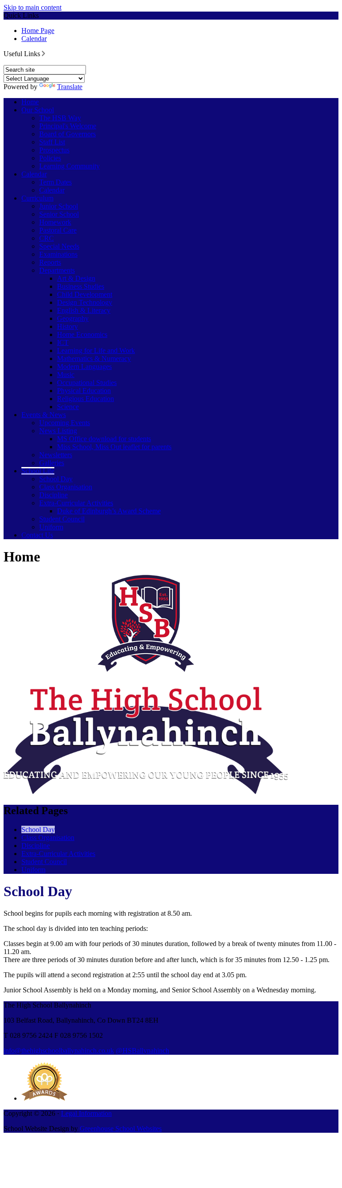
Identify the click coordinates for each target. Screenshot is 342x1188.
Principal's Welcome (67, 126)
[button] (43, 53)
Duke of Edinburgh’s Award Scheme (109, 511)
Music (65, 374)
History (67, 326)
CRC (46, 238)
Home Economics (82, 334)
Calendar (34, 38)
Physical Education (84, 390)
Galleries (51, 463)
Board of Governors (67, 134)
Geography (73, 318)
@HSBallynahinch (142, 1050)
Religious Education (85, 398)
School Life (37, 471)
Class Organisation (65, 487)
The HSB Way (60, 118)
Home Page (37, 30)
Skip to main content (32, 7)
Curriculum (37, 198)
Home (30, 102)
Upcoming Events (64, 422)
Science (68, 406)
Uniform (51, 527)
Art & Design (76, 278)
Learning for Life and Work (96, 350)
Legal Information (86, 1113)
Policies (50, 158)
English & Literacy (83, 310)
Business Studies (80, 286)
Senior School (59, 214)
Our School (37, 110)
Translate (69, 86)
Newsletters (55, 455)
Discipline (53, 495)
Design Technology (84, 302)
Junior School (58, 206)
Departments (57, 270)
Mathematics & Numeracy (94, 358)
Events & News (43, 414)
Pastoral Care (58, 230)
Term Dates (55, 182)
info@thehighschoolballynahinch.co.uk (59, 1050)
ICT (63, 342)
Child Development (84, 294)
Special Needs (59, 246)
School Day (56, 479)
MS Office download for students (104, 438)
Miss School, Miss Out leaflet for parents (114, 447)
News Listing (58, 430)
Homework (55, 222)
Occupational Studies (87, 382)
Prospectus (54, 150)
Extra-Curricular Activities (76, 503)
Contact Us (37, 535)
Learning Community (69, 166)
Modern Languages (84, 366)
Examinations (58, 254)
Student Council (62, 519)
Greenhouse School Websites (121, 1128)
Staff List (52, 142)
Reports (50, 262)
